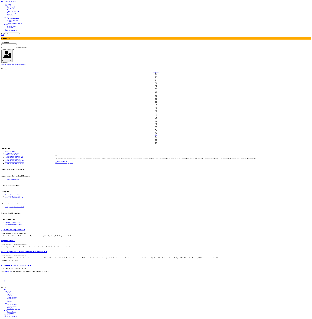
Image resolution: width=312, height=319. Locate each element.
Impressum (70, 163)
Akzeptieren (58, 161)
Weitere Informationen (61, 163)
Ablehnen (64, 161)
